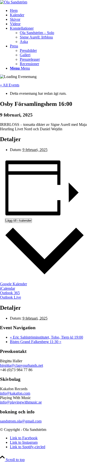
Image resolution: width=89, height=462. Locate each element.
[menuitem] (49, 10)
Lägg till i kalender (18, 220)
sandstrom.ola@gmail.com (21, 421)
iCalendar (7, 288)
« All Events (9, 85)
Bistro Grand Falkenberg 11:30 (35, 342)
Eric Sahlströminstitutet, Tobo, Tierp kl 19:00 (46, 337)
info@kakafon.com (15, 393)
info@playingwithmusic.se (21, 402)
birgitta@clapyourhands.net (21, 365)
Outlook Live (10, 297)
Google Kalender (13, 284)
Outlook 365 (10, 293)
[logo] (13, 2)
